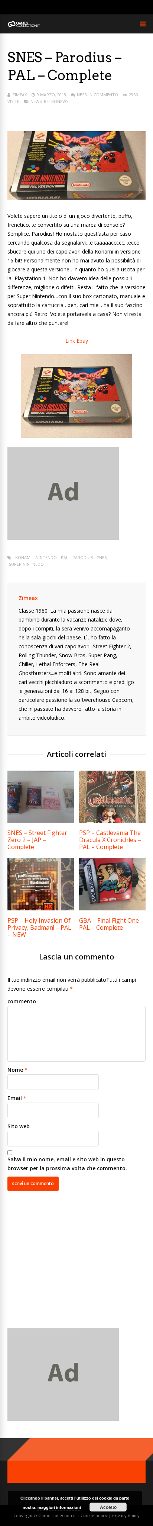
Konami (23, 557)
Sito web (18, 1126)
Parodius (82, 557)
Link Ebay (76, 340)
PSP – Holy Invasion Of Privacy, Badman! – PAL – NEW (39, 927)
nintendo (46, 557)
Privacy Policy (126, 1515)
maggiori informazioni (59, 1507)
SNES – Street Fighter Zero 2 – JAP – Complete (37, 840)
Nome (15, 1069)
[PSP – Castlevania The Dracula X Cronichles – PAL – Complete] (112, 820)
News (36, 101)
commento (21, 1001)
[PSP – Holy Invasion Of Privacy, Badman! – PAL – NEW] (40, 908)
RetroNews (56, 101)
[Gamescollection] (24, 26)
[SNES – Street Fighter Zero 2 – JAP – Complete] (40, 820)
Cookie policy (94, 1515)
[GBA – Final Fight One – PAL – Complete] (112, 908)
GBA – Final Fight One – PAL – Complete (111, 924)
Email (14, 1097)
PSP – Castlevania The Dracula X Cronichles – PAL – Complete (110, 840)
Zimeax (19, 94)
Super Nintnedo (26, 564)
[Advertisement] (69, 1273)
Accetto (108, 1507)
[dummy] (63, 537)
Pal (64, 557)
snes (102, 557)
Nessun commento (97, 94)
